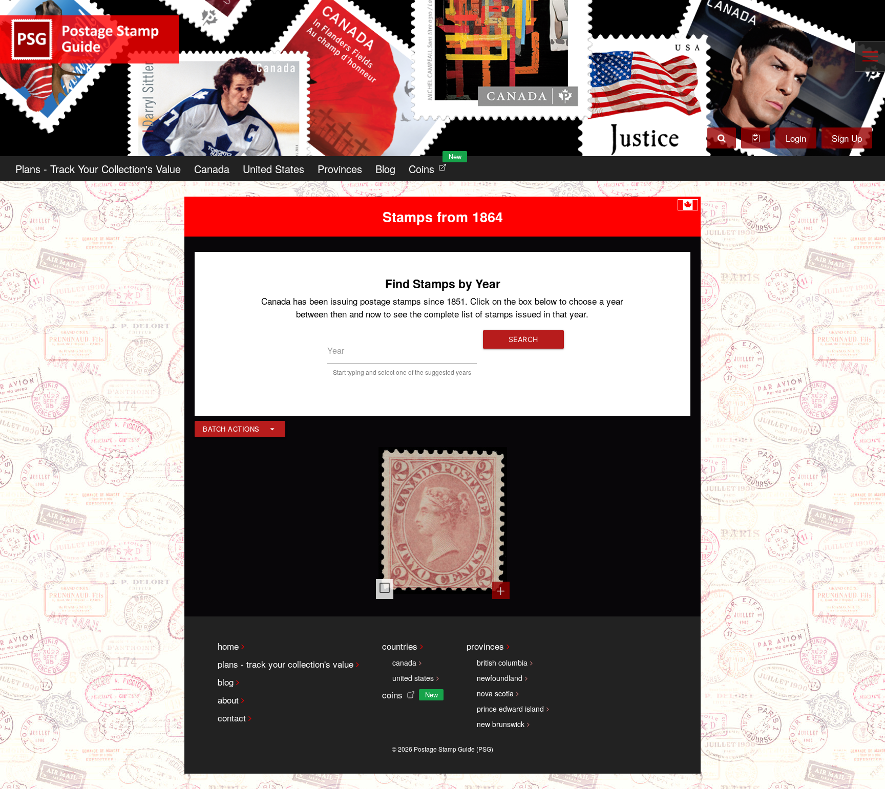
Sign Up (847, 138)
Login (796, 138)
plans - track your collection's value (285, 663)
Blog (385, 168)
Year (335, 350)
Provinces (340, 168)
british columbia (502, 662)
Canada (211, 168)
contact (232, 717)
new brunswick (500, 724)
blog (226, 681)
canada (404, 662)
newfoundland (499, 678)
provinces (485, 645)
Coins (430, 166)
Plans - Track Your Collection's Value (98, 168)
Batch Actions (231, 429)
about (228, 699)
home (228, 645)
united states (413, 678)
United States (273, 168)
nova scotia (495, 693)
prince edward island (510, 708)
